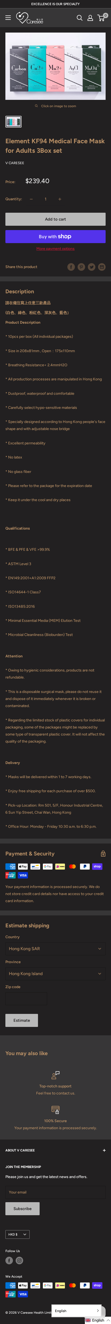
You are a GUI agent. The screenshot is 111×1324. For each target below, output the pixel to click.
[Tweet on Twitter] (91, 267)
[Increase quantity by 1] (59, 199)
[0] (101, 18)
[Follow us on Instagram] (19, 1260)
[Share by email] (102, 267)
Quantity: (13, 199)
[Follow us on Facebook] (9, 1260)
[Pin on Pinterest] (81, 267)
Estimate (21, 1020)
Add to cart (55, 219)
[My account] (90, 18)
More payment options (55, 248)
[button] (98, 1320)
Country (12, 937)
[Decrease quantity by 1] (31, 199)
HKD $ (13, 1234)
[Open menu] (8, 17)
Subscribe (22, 1208)
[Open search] (80, 18)
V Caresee (14, 163)
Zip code (12, 987)
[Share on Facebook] (71, 267)
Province (13, 962)
